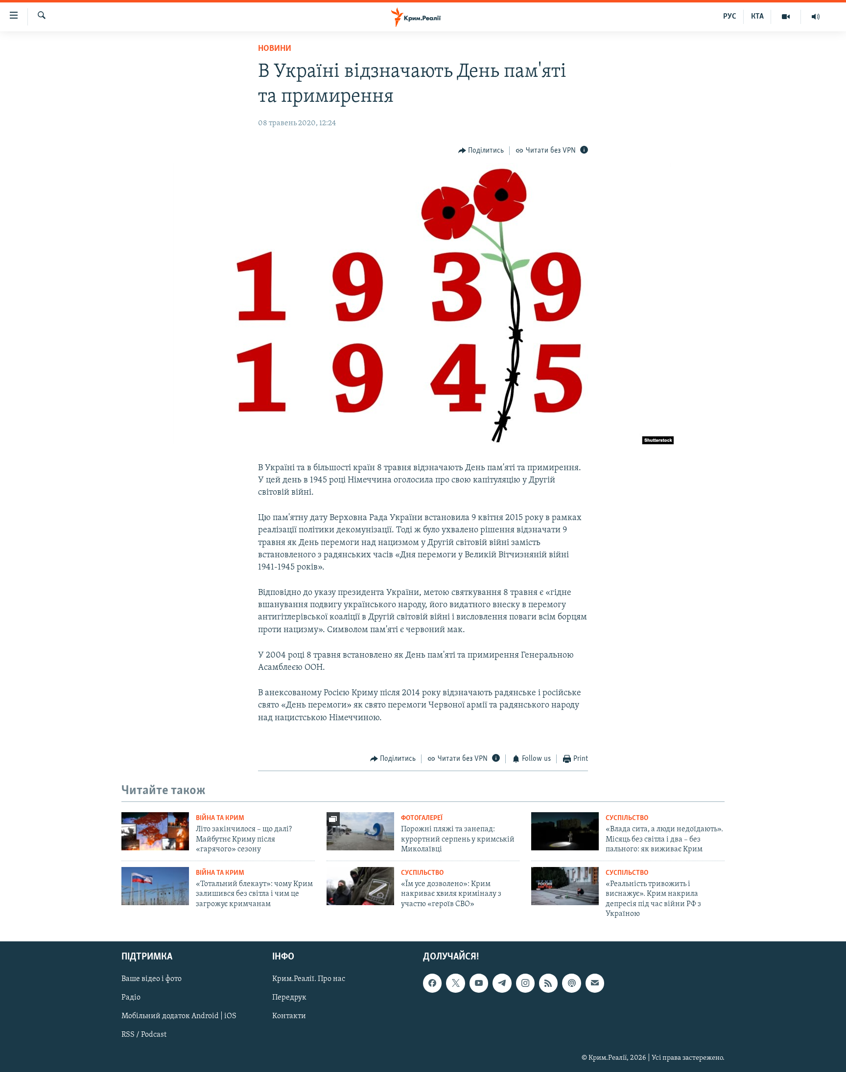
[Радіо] (815, 16)
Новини (274, 49)
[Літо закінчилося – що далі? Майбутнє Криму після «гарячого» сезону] (155, 831)
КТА (757, 17)
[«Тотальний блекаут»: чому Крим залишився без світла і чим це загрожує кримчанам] (155, 886)
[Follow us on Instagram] (525, 983)
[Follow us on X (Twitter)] (455, 983)
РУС (729, 17)
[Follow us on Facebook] (432, 983)
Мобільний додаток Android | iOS (178, 1017)
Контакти (289, 1017)
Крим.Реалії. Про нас (308, 979)
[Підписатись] (595, 983)
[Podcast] (571, 983)
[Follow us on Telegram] (502, 983)
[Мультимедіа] (786, 16)
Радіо (131, 998)
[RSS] (548, 983)
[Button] (481, 150)
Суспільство (627, 818)
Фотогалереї (422, 818)
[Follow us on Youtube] (479, 983)
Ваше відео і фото (151, 979)
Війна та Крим (220, 818)
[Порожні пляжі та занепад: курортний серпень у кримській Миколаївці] (360, 831)
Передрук (289, 998)
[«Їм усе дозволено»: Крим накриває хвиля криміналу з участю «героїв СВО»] (360, 886)
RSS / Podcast (143, 1035)
